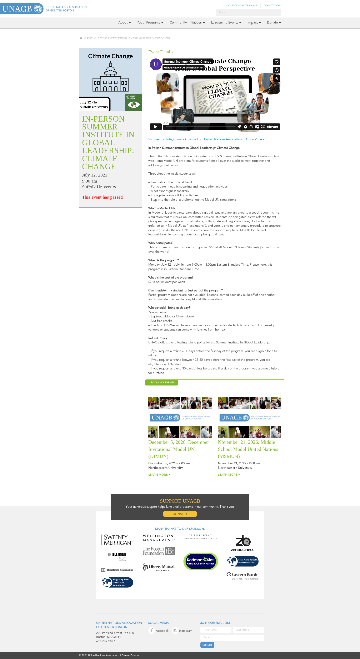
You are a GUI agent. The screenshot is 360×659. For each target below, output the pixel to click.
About (123, 22)
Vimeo (259, 139)
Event (90, 38)
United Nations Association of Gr (227, 139)
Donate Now (272, 5)
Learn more (158, 475)
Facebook (162, 631)
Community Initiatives (186, 22)
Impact (253, 22)
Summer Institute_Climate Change (172, 139)
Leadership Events (224, 22)
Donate (272, 22)
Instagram (185, 631)
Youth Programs (148, 22)
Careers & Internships (242, 5)
